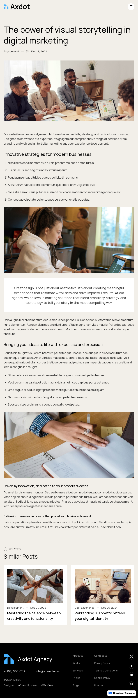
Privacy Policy (102, 663)
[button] (131, 6)
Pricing (76, 678)
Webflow (47, 685)
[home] (17, 6)
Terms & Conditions (106, 670)
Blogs (76, 685)
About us (78, 655)
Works (76, 663)
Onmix (22, 685)
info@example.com (48, 671)
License (99, 685)
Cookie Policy (102, 678)
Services (78, 670)
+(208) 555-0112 (14, 671)
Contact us (100, 655)
